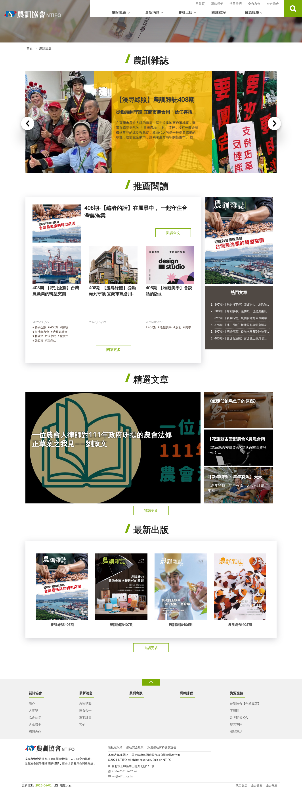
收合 (151, 682)
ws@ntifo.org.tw (122, 776)
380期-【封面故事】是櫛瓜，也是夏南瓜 (240, 311)
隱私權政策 (115, 747)
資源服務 (252, 12)
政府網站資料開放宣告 (161, 747)
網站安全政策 (134, 747)
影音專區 (236, 724)
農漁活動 (85, 703)
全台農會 (254, 4)
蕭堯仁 (51, 340)
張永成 (51, 336)
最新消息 (152, 12)
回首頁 (200, 4)
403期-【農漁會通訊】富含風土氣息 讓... (240, 338)
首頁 (30, 48)
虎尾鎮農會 (60, 332)
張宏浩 (39, 340)
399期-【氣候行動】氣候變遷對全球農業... (241, 318)
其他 (82, 724)
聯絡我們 (217, 4)
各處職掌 (35, 724)
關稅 (65, 327)
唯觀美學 (166, 327)
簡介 (32, 703)
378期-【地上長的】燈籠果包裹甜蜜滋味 (240, 325)
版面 (178, 327)
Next (274, 123)
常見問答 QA (239, 717)
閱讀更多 (113, 350)
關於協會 (119, 12)
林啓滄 (39, 336)
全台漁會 (273, 4)
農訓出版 (185, 12)
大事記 (33, 710)
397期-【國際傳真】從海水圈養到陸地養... (241, 331)
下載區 (234, 710)
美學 (188, 327)
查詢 (293, 8)
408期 (54, 327)
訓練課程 (219, 12)
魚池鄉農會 (42, 332)
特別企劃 (40, 327)
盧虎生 (64, 336)
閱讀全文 (173, 233)
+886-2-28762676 (124, 771)
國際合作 (35, 731)
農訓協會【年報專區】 (245, 703)
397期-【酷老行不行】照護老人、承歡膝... (241, 304)
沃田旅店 (235, 4)
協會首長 (35, 717)
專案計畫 (85, 717)
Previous (27, 123)
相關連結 (236, 731)
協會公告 (85, 710)
